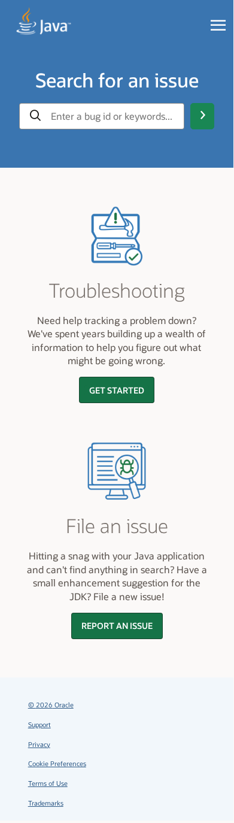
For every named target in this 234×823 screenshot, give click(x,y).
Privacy (39, 744)
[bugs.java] (44, 21)
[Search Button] (202, 116)
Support (39, 724)
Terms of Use (48, 783)
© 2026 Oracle (51, 704)
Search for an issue (117, 79)
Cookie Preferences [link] (57, 763)
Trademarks (45, 802)
